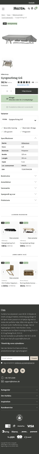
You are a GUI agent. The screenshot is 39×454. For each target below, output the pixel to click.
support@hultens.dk (22, 338)
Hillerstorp (4, 74)
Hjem (3, 15)
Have (8, 15)
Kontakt (31, 3)
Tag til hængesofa (7, 17)
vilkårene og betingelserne (24, 363)
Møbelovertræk (18, 15)
